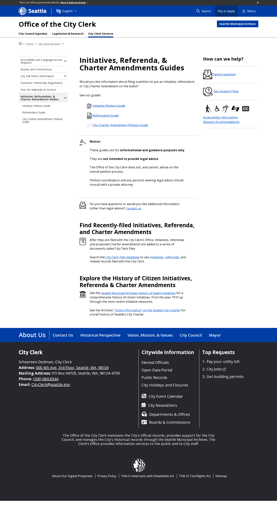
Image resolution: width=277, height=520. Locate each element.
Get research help (226, 91)
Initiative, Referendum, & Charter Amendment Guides (40, 98)
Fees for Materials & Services (38, 89)
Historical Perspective (100, 335)
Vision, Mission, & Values (150, 335)
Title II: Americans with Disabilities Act (147, 476)
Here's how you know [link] (73, 2)
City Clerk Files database (123, 257)
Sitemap (221, 476)
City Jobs (214, 369)
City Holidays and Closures (165, 385)
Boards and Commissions (36, 69)
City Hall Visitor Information (37, 76)
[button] (258, 3)
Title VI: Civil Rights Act (195, 476)
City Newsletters (162, 405)
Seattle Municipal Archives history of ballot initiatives (138, 293)
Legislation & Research (67, 33)
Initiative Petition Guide (108, 105)
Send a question (224, 74)
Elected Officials (155, 362)
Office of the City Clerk (57, 24)
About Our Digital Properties (72, 476)
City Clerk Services (100, 33)
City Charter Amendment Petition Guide (120, 125)
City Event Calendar (166, 396)
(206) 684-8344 (45, 378)
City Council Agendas (33, 33)
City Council (191, 335)
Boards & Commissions (169, 422)
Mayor (215, 335)
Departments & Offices (169, 414)
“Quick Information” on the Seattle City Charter (147, 310)
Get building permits (225, 376)
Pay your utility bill (223, 361)
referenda (172, 257)
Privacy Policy (106, 476)
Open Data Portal (157, 370)
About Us (32, 335)
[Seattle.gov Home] (20, 43)
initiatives (156, 257)
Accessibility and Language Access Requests (41, 61)
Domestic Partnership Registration (42, 83)
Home (30, 43)
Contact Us (63, 335)
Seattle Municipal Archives (238, 24)
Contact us (133, 208)
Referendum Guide (105, 115)
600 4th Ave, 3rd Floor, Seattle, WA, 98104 (72, 367)
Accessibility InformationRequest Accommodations (221, 119)
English (67, 11)
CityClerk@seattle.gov (50, 384)
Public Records (154, 377)
